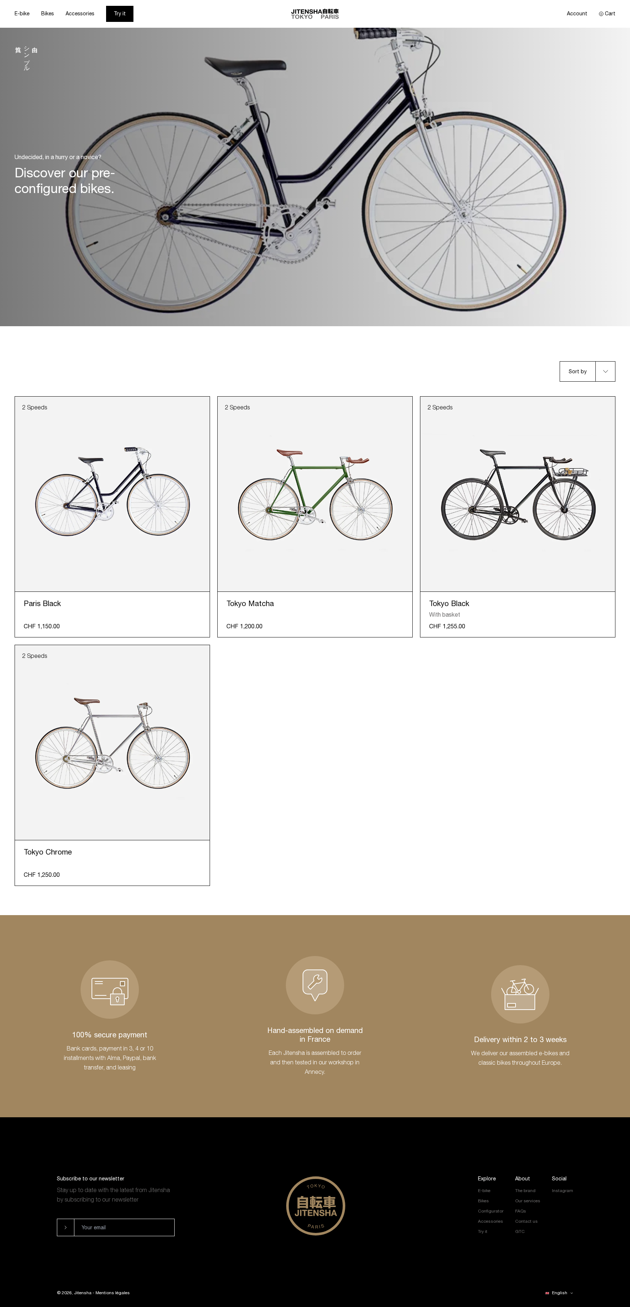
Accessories (80, 13)
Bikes (47, 13)
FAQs (520, 1211)
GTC (520, 1231)
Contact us (526, 1221)
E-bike (22, 13)
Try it (120, 13)
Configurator (490, 1211)
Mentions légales (113, 1292)
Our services (527, 1200)
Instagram (562, 1190)
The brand (525, 1190)
